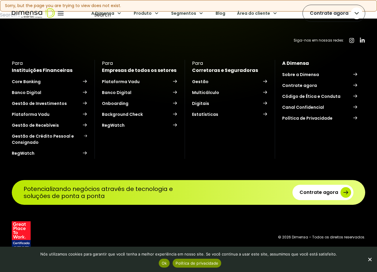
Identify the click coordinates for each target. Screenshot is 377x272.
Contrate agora (329, 13)
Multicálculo (205, 92)
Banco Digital (26, 92)
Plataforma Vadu (30, 114)
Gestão (200, 82)
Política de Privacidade (307, 118)
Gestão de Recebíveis (35, 125)
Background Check (122, 114)
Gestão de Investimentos (39, 103)
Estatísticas (205, 114)
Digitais (200, 103)
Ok (164, 263)
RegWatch (23, 153)
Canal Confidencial (303, 107)
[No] (370, 259)
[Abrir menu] (61, 13)
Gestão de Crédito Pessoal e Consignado (43, 139)
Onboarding (115, 103)
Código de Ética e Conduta (311, 96)
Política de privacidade (197, 263)
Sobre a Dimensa (300, 75)
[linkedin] (362, 40)
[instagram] (352, 40)
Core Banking (26, 82)
